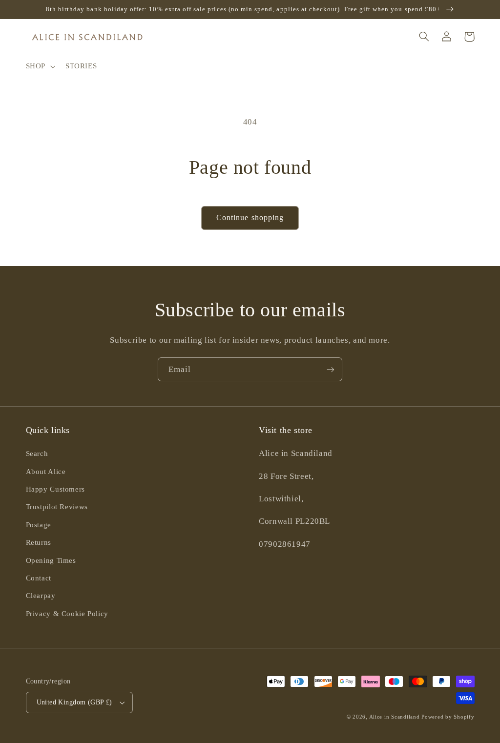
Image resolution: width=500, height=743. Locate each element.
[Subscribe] (330, 369)
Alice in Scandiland (394, 717)
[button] (39, 66)
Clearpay (41, 595)
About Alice (46, 471)
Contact (38, 578)
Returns (38, 542)
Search (37, 453)
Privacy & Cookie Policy (67, 614)
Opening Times (51, 560)
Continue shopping (250, 217)
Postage (38, 525)
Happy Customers (55, 489)
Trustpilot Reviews (57, 507)
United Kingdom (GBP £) (74, 702)
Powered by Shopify (447, 717)
